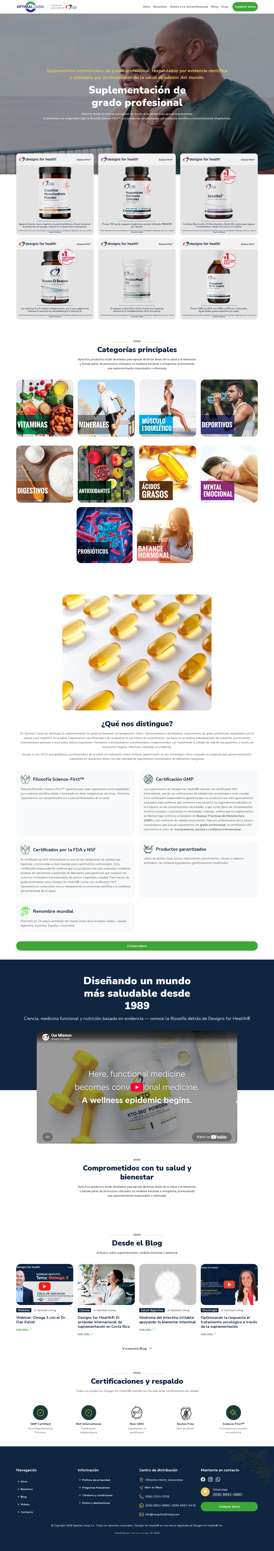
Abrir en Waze (153, 1487)
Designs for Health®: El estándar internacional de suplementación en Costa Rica (104, 1322)
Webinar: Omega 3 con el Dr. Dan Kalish (41, 1320)
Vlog (224, 7)
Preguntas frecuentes (96, 1487)
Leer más (22, 1329)
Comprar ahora (245, 7)
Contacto (27, 1512)
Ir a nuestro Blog (134, 1349)
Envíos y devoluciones (96, 1503)
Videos (25, 1504)
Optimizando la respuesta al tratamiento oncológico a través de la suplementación (229, 1322)
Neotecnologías (140, 1533)
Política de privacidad (96, 1480)
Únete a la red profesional (189, 7)
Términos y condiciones (97, 1495)
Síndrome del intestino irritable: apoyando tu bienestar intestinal (167, 1320)
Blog (214, 7)
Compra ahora (137, 946)
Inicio (146, 7)
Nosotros (160, 7)
